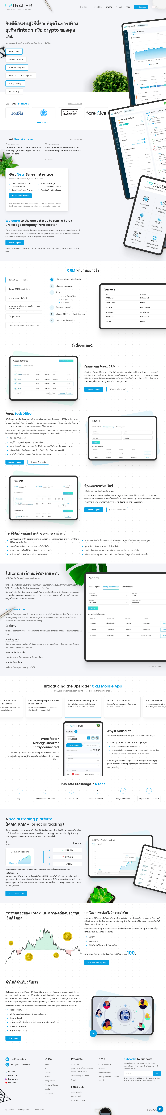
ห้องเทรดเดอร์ (76, 1096)
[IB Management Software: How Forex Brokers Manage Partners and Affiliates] (63, 152)
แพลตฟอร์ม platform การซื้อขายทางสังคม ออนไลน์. (24, 307)
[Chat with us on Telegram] (160, 1109)
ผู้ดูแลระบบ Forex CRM (18, 280)
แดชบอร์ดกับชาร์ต (15, 652)
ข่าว (46, 1068)
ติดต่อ (128, 7)
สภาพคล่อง (101, 1068)
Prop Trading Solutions (80, 1076)
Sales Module (76, 1092)
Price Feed (75, 1080)
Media (47, 1089)
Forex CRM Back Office (19, 289)
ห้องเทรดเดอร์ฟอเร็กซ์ (18, 298)
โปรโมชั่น (10, 626)
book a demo (14, 206)
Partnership (49, 1093)
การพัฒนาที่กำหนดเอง (105, 1072)
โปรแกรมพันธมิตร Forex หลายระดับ (24, 325)
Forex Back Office (78, 1100)
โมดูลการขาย (14, 316)
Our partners (50, 1081)
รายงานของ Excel (15, 609)
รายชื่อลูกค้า (12, 639)
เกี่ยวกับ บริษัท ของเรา (52, 1085)
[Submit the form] (157, 1073)
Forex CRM (75, 1064)
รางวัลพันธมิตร (13, 662)
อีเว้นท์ (47, 1077)
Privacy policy (150, 1080)
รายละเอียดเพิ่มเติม (75, 104)
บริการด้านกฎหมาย (104, 1064)
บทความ (48, 1072)
